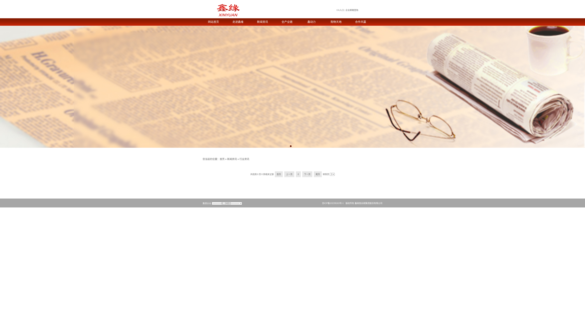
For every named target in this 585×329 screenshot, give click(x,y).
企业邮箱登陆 (352, 10)
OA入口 (340, 10)
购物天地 (336, 21)
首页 (222, 159)
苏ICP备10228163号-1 (333, 203)
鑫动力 (311, 21)
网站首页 (213, 21)
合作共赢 (360, 21)
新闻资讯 (262, 21)
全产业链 (287, 21)
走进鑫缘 (237, 21)
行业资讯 (244, 159)
